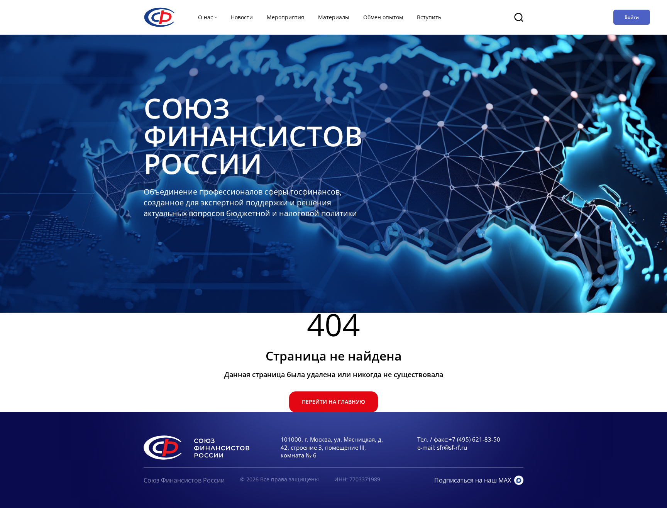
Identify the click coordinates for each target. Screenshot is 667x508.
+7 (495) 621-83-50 (474, 439)
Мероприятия (285, 17)
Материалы (333, 17)
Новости (242, 17)
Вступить (429, 17)
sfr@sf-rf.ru (452, 447)
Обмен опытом (383, 17)
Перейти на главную (333, 401)
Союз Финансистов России (184, 480)
